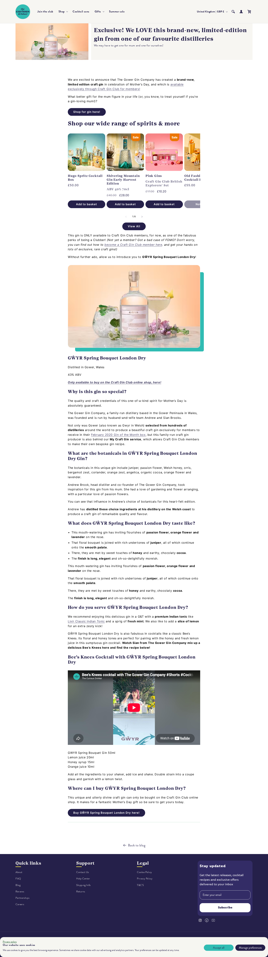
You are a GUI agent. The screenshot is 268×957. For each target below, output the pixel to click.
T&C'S (140, 885)
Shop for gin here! (86, 112)
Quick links (28, 863)
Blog (17, 885)
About (18, 872)
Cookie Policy (144, 872)
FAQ (18, 879)
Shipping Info (83, 885)
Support (85, 863)
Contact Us (82, 872)
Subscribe (225, 908)
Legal (143, 863)
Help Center (83, 879)
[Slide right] (142, 217)
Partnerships (22, 898)
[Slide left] (126, 217)
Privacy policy (10, 942)
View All (134, 226)
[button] (63, 11)
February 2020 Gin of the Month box (118, 435)
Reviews (19, 891)
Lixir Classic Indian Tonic (86, 621)
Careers (19, 904)
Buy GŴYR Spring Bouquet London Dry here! (106, 812)
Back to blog (136, 845)
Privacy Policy (144, 879)
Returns (80, 891)
